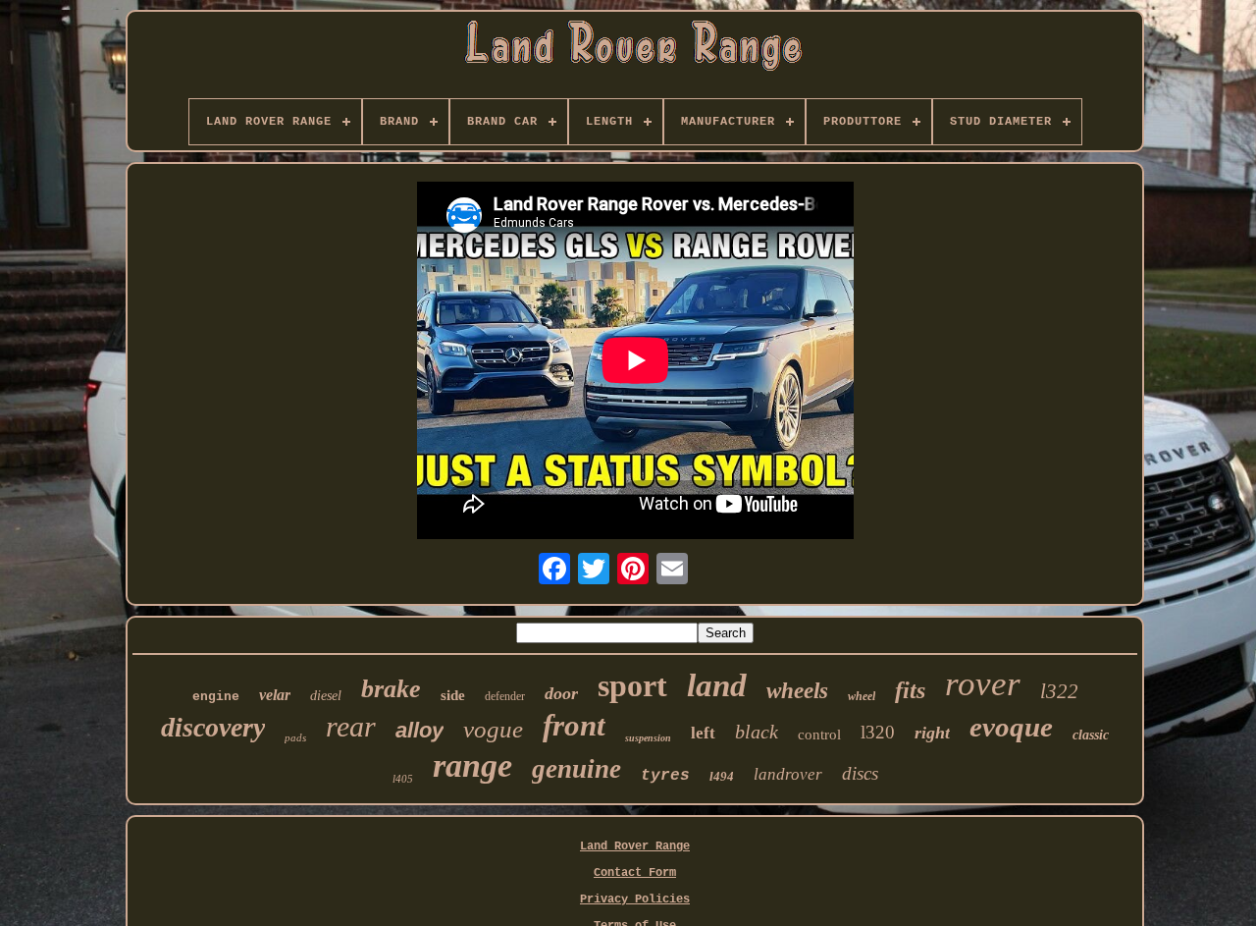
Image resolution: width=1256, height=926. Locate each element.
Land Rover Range (635, 846)
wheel (861, 696)
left (703, 733)
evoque (1011, 726)
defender (505, 696)
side (453, 695)
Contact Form (635, 873)
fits (910, 690)
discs (860, 773)
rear (351, 726)
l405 (402, 779)
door (561, 693)
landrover (788, 774)
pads (295, 737)
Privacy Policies (635, 899)
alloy (419, 730)
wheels (797, 691)
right (932, 732)
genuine (576, 769)
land (717, 685)
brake (391, 689)
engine (215, 696)
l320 (878, 732)
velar (274, 694)
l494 (721, 776)
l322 (1059, 691)
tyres (665, 776)
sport (632, 685)
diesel (325, 695)
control (819, 734)
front (574, 725)
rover (982, 684)
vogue (493, 729)
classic (1091, 735)
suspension (648, 738)
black (756, 731)
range (472, 765)
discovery (213, 727)
